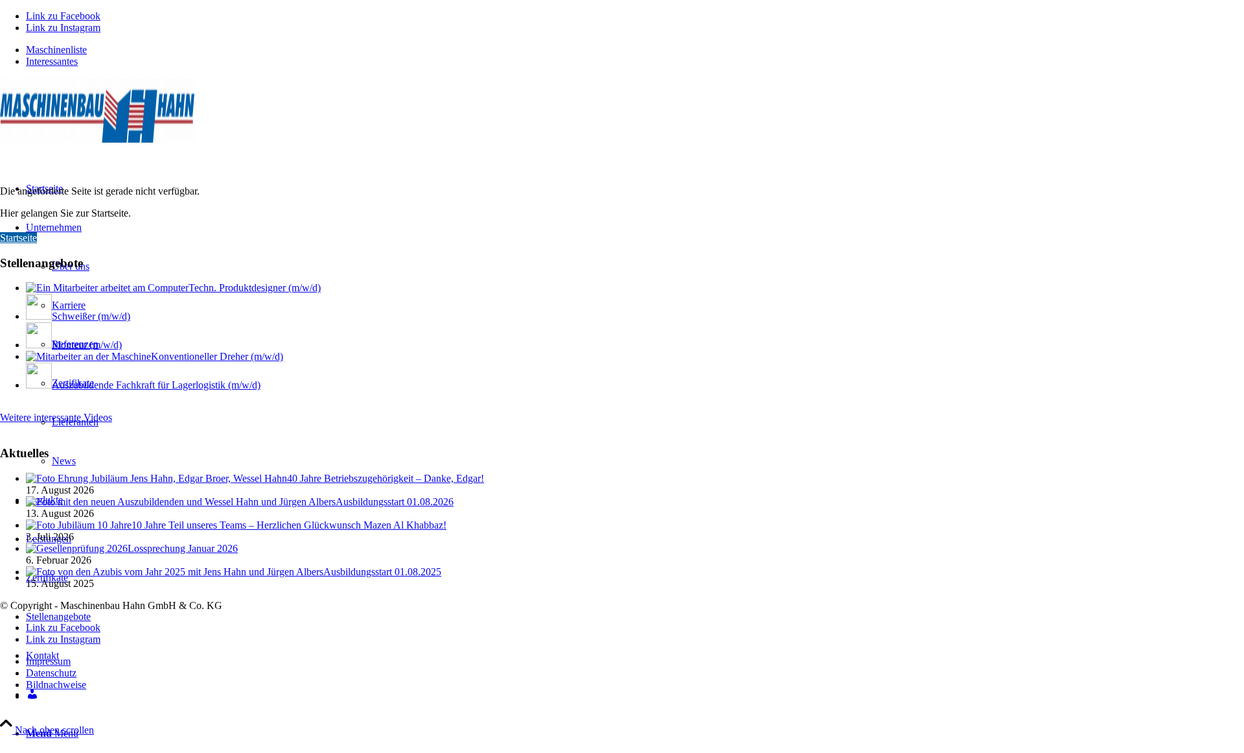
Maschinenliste (56, 49)
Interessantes (52, 61)
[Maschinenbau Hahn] (97, 139)
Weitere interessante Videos (56, 417)
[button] (1202, 716)
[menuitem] (635, 50)
